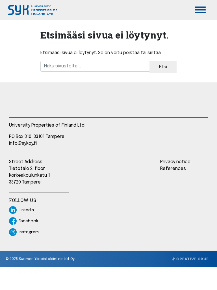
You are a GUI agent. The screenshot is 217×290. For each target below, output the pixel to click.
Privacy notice (175, 161)
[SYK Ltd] (32, 10)
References (173, 168)
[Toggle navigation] (200, 10)
